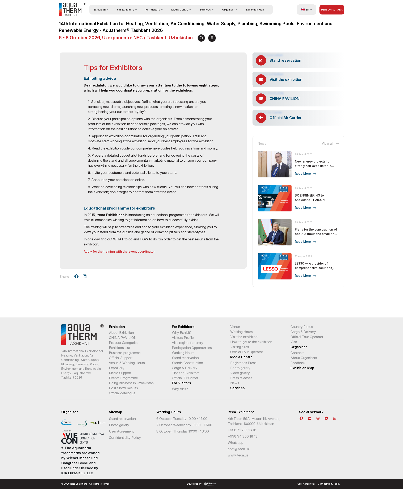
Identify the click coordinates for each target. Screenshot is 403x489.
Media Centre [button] (179, 9)
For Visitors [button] (152, 9)
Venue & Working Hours (127, 363)
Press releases (241, 378)
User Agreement (121, 431)
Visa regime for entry (187, 343)
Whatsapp (235, 442)
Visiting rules (239, 347)
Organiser (298, 347)
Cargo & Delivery (184, 368)
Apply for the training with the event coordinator (119, 251)
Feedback (297, 363)
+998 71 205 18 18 (242, 430)
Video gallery (240, 373)
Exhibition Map (255, 9)
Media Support (120, 373)
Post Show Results (123, 388)
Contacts (297, 353)
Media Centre (241, 357)
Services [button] (205, 9)
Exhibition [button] (100, 9)
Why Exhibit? (182, 332)
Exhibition (117, 327)
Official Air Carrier (185, 378)
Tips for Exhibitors (185, 373)
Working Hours (183, 353)
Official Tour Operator (246, 352)
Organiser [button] (228, 9)
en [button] (307, 9)
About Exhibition (121, 332)
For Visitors (181, 383)
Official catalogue (122, 393)
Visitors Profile (183, 338)
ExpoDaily (116, 368)
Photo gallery (240, 368)
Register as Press (243, 363)
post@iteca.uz (239, 449)
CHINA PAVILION (122, 338)
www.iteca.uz (238, 455)
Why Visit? (180, 389)
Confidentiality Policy (125, 437)
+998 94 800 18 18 (243, 436)
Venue (235, 327)
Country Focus (301, 327)
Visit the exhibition (244, 337)
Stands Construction (187, 363)
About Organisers (303, 358)
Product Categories (123, 343)
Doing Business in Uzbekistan (131, 383)
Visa (293, 342)
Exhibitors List (119, 348)
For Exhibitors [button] (125, 9)
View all (328, 143)
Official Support (120, 358)
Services (237, 388)
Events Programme (123, 378)
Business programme (125, 353)
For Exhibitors (183, 327)
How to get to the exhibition (251, 342)
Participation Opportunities (192, 348)
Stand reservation (185, 358)
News (234, 383)
